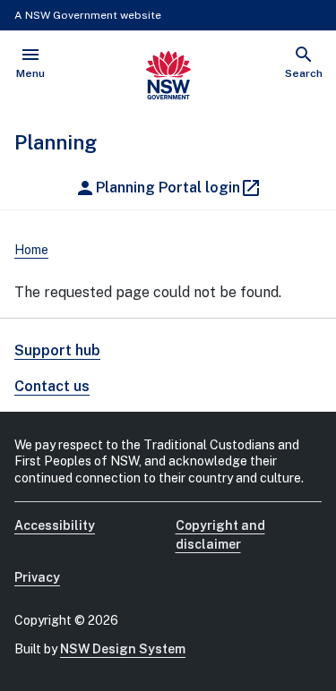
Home (31, 250)
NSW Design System (122, 649)
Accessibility (54, 525)
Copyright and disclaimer (220, 534)
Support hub (57, 350)
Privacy (37, 577)
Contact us (52, 386)
